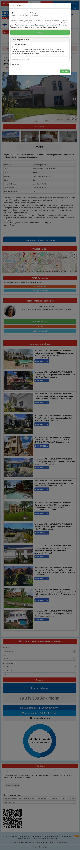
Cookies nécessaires (19, 44)
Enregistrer (64, 71)
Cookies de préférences (20, 60)
